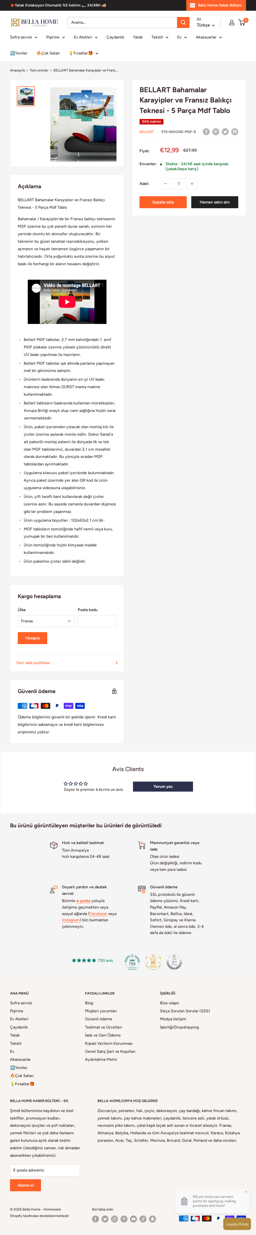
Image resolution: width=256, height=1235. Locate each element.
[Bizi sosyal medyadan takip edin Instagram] (114, 1219)
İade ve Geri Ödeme (103, 1035)
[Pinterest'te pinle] (215, 131)
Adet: (145, 183)
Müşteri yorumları (101, 1011)
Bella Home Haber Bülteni (220, 5)
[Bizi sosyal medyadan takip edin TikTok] (143, 1219)
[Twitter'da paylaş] (225, 131)
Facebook (98, 913)
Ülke (22, 609)
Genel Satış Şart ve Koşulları (110, 1051)
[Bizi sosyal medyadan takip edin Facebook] (95, 1219)
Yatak (138, 37)
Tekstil (157, 37)
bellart (147, 132)
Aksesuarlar (206, 37)
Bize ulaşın (169, 1003)
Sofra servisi (21, 37)
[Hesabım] (231, 22)
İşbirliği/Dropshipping (179, 1027)
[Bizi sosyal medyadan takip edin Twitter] (105, 1219)
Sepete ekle (163, 202)
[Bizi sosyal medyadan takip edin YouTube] (133, 1219)
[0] (242, 22)
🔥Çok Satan (48, 53)
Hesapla (32, 638)
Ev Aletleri (83, 37)
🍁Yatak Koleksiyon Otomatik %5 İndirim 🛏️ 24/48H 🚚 (58, 5)
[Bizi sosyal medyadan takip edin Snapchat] (152, 1219)
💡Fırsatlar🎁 (80, 53)
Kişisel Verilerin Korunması (108, 1043)
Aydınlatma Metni (101, 1059)
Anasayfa (17, 70)
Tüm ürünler (39, 70)
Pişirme (53, 37)
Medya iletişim (173, 1019)
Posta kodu (88, 609)
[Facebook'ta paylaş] (206, 131)
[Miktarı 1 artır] (192, 183)
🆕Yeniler (19, 53)
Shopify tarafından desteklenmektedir (39, 1216)
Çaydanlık (115, 37)
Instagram (71, 920)
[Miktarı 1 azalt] (165, 183)
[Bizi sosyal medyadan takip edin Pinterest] (124, 1219)
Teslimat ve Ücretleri (103, 1027)
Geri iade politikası (33, 662)
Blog (89, 1003)
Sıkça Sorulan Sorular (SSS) (185, 1011)
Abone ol (26, 1185)
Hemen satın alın (215, 202)
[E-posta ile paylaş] (234, 131)
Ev (179, 37)
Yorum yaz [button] (163, 786)
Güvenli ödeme (98, 1019)
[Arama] (183, 22)
